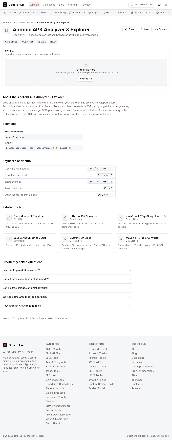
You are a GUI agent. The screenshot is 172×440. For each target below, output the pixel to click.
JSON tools (52, 357)
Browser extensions (143, 370)
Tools (15, 22)
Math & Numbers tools (58, 405)
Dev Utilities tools (55, 423)
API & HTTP (28, 12)
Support (163, 29)
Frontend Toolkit (98, 349)
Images (95, 12)
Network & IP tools (56, 397)
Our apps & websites (143, 366)
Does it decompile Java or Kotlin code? (26, 279)
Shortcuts (73, 4)
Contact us (137, 384)
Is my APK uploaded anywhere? (21, 270)
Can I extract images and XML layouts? (25, 287)
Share (132, 29)
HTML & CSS (78, 12)
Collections (49, 4)
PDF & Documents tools (59, 414)
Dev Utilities (27, 22)
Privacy (136, 388)
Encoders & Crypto (144, 12)
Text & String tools (56, 362)
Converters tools (55, 379)
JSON (43, 12)
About (135, 375)
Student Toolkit (97, 388)
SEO (108, 12)
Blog (61, 4)
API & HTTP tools (55, 353)
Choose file (86, 78)
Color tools (52, 401)
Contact (87, 4)
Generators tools (55, 388)
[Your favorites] (159, 5)
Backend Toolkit (98, 353)
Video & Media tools (57, 418)
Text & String (59, 12)
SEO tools (51, 375)
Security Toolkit (97, 379)
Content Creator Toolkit (102, 384)
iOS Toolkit (95, 362)
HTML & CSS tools (56, 366)
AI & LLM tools (53, 349)
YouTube (11, 351)
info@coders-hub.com (158, 436)
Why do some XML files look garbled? (25, 296)
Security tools (53, 410)
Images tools (53, 370)
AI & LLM (11, 12)
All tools (34, 4)
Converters (122, 12)
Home (6, 22)
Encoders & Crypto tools (59, 384)
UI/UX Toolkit (96, 375)
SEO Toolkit (95, 370)
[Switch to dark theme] (166, 5)
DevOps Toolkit (97, 366)
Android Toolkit (97, 357)
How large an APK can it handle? (22, 305)
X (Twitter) (28, 351)
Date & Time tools (55, 392)
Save (146, 29)
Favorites (137, 362)
